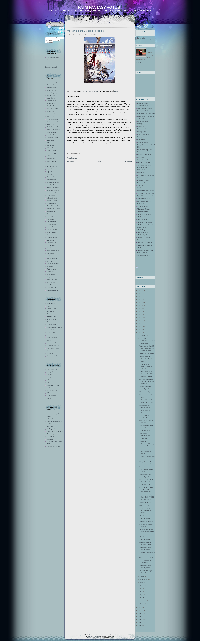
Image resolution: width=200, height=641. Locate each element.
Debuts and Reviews (143, 121)
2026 (139, 290)
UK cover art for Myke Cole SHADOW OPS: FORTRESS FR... (146, 497)
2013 (139, 329)
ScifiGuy (140, 188)
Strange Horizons (52, 390)
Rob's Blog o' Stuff (143, 180)
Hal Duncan (50, 124)
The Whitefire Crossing (89, 91)
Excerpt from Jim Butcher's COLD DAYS (145, 451)
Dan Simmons (51, 248)
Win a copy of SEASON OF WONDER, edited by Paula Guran (146, 348)
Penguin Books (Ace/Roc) (55, 327)
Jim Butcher (50, 111)
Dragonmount (51, 426)
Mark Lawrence (51, 179)
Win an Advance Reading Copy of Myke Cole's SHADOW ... (145, 414)
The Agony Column (143, 209)
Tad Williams (51, 282)
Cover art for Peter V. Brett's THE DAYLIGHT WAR (145, 397)
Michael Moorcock (53, 200)
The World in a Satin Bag (145, 250)
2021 (139, 305)
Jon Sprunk (50, 256)
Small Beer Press (52, 337)
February (143, 601)
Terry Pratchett (51, 221)
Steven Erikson (51, 132)
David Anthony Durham (54, 127)
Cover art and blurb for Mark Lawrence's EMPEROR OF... (146, 489)
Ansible (49, 374)
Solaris (49, 340)
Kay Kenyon (50, 172)
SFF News (50, 380)
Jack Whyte (50, 285)
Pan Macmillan (51, 324)
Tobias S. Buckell (52, 108)
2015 (139, 323)
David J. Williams (52, 279)
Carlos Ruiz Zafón (52, 290)
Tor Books (50, 351)
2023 (139, 299)
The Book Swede (142, 217)
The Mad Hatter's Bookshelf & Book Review (146, 226)
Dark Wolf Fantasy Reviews (146, 113)
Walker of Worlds (142, 253)
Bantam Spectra (51, 309)
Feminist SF (141, 139)
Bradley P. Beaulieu (53, 101)
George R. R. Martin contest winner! (145, 463)
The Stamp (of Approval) (145, 245)
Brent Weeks (51, 274)
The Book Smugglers (144, 214)
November (143, 338)
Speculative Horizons (144, 198)
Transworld (50, 353)
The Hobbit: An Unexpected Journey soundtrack (146, 443)
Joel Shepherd (51, 245)
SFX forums (50, 436)
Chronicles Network (53, 385)
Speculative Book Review (145, 191)
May (141, 592)
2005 (139, 625)
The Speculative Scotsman (145, 242)
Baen (48, 306)
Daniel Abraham (52, 87)
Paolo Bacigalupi (52, 93)
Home (100, 161)
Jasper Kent (50, 169)
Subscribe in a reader (51, 67)
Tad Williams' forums (53, 446)
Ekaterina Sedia (51, 243)
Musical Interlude (145, 502)
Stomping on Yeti (142, 206)
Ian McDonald (51, 193)
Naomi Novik (51, 211)
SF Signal (50, 372)
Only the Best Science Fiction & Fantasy (144, 169)
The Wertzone (141, 248)
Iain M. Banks (51, 95)
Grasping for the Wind (144, 154)
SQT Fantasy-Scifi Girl (144, 201)
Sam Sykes (50, 261)
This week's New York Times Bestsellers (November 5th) (146, 482)
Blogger (114, 634)
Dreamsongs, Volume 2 (146, 353)
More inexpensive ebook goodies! (85, 30)
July (141, 586)
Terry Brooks (51, 106)
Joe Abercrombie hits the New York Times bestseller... (146, 381)
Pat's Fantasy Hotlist (100, 7)
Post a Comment (72, 158)
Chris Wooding (51, 287)
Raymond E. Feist (52, 137)
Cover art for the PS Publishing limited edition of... (146, 366)
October (142, 577)
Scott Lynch (50, 185)
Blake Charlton (51, 116)
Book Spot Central (52, 429)
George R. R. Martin (53, 187)
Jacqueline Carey (52, 114)
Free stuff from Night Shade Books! (145, 572)
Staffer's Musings (142, 204)
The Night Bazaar (142, 232)
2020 (139, 308)
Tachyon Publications (53, 345)
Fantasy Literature (143, 134)
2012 (139, 332)
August (142, 583)
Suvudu (49, 398)
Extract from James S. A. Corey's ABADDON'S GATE (147, 469)
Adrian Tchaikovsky (53, 264)
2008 (139, 616)
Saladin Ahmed (51, 90)
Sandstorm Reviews (143, 183)
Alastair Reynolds (52, 227)
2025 (139, 293)
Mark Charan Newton (53, 208)
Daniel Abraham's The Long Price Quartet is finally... (146, 358)
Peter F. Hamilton (52, 150)
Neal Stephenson (52, 258)
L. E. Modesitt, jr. (52, 198)
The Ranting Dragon (143, 235)
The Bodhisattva (142, 212)
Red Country (143, 438)
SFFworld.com (51, 419)
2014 (139, 326)
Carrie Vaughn (51, 269)
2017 (139, 317)
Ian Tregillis (50, 266)
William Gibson (52, 148)
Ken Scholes (50, 240)
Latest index (141, 38)
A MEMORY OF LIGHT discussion (147, 342)
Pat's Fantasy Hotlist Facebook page (53, 59)
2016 (139, 320)
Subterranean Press (52, 343)
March (142, 598)
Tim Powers (50, 219)
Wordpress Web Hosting (94, 637)
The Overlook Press (53, 348)
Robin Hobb (50, 156)
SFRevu (49, 393)
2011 (139, 607)
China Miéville (51, 195)
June (141, 589)
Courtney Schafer (52, 237)
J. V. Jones (50, 164)
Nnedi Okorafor (51, 214)
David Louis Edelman (53, 129)
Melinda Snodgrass (53, 251)
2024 (139, 296)
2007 (139, 619)
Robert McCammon (53, 190)
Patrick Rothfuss (52, 229)
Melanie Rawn (51, 224)
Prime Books (51, 330)
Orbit (48, 322)
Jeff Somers (50, 253)
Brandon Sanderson (53, 235)
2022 (139, 302)
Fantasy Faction (142, 132)
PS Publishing (51, 332)
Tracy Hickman (51, 153)
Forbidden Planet (142, 142)
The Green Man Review (144, 222)
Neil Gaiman (51, 145)
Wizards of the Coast (53, 356)
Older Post (128, 161)
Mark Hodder (51, 158)
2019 (139, 311)
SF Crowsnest (51, 388)
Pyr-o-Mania (141, 172)
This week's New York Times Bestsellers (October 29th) (146, 560)
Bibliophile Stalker (143, 111)
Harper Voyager (51, 316)
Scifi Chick (140, 185)
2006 (139, 622)
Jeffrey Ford (50, 140)
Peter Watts (50, 272)
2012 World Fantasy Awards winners (145, 543)
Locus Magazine (52, 369)
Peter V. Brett (51, 103)
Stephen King (51, 174)
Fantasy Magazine (143, 137)
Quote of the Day (144, 392)
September (143, 580)
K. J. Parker (50, 216)
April (141, 595)
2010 (139, 610)
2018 (139, 314)
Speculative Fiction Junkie (145, 193)
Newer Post (70, 161)
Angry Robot (51, 303)
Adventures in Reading (144, 108)
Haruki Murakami (52, 206)
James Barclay (51, 98)
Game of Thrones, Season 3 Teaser (145, 406)
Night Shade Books (53, 319)
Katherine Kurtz (52, 177)
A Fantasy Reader (142, 106)
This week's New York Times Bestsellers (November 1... (146, 428)
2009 (139, 613)
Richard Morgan (52, 203)
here (116, 91)
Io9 (48, 382)
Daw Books (50, 311)
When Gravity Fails (143, 255)
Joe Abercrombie (52, 82)
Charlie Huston (51, 161)
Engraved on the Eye (146, 402)
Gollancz (49, 314)
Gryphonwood (51, 395)
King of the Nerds (142, 160)
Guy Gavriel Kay (52, 166)
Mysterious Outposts (143, 162)
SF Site (49, 377)
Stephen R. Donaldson (54, 122)
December (143, 335)
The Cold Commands (146, 521)
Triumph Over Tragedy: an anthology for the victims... (146, 531)
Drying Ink (140, 124)
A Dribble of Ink (142, 103)
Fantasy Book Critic (143, 129)
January (142, 604)
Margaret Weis (51, 277)
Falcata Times (141, 126)
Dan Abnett (50, 85)
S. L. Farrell (50, 135)
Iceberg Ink (140, 157)
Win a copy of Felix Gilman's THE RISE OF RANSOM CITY (146, 373)
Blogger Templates (94, 636)
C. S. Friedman (51, 143)
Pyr (48, 335)
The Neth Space (142, 230)
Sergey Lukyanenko (53, 182)
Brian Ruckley (51, 232)
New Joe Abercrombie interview (146, 525)
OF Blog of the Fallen (144, 165)
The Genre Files (142, 219)
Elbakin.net (50, 439)
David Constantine (52, 119)
